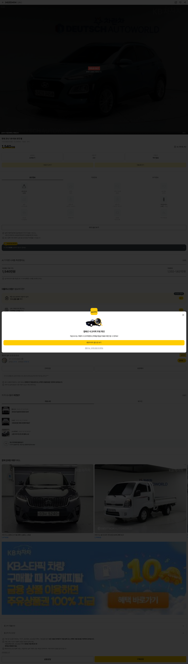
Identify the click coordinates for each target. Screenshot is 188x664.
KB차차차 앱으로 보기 (94, 343)
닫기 (183, 315)
